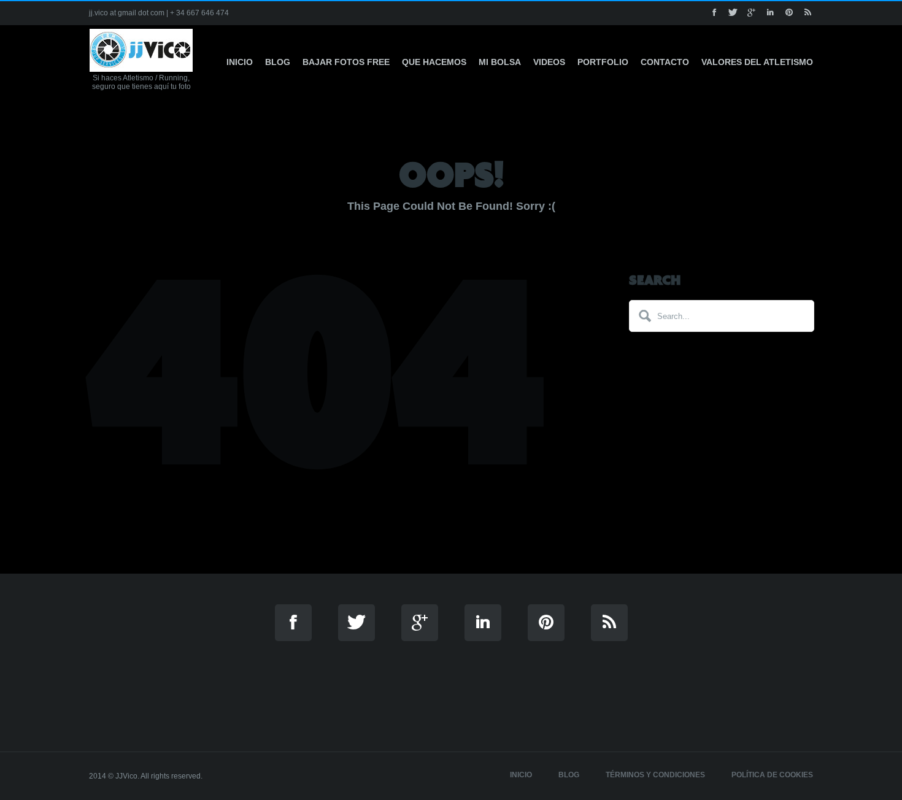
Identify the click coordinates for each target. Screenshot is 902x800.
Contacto (665, 62)
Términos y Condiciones (655, 775)
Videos (549, 62)
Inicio (239, 62)
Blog (277, 62)
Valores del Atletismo (757, 62)
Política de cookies (772, 775)
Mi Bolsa (500, 62)
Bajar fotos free (346, 62)
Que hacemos (434, 62)
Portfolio (602, 62)
